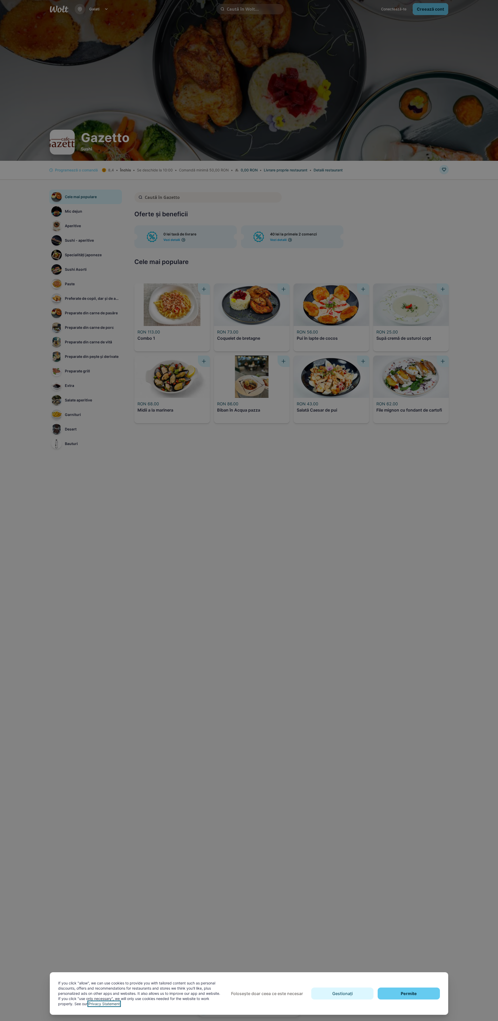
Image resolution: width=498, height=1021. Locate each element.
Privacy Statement (104, 1004)
